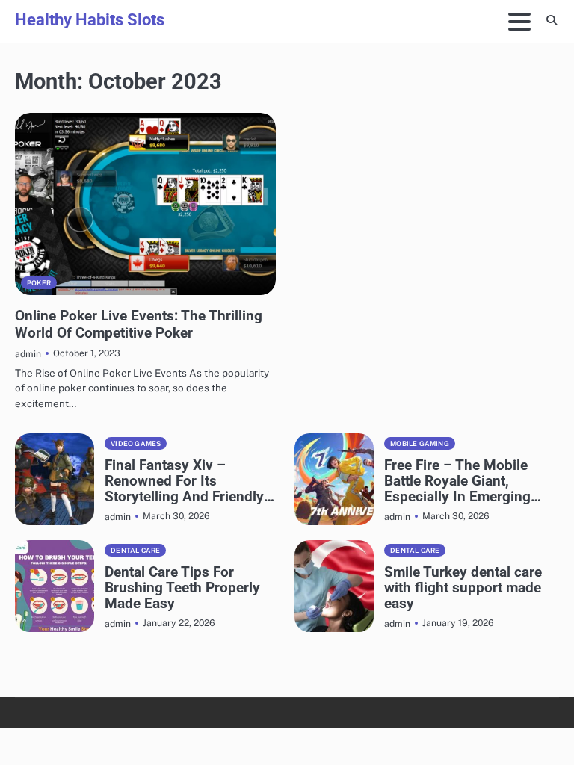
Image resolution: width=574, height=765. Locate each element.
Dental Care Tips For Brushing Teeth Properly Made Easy (182, 587)
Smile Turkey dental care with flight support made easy (463, 587)
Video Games (136, 443)
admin (28, 353)
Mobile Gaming (419, 443)
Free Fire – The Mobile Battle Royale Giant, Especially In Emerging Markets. (457, 480)
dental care (135, 550)
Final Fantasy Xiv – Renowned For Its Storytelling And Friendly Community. (184, 480)
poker (39, 283)
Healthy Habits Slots (89, 19)
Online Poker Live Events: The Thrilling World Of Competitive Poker (138, 324)
